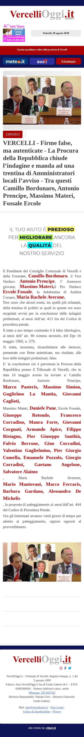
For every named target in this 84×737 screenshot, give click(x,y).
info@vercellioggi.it (36, 707)
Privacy (57, 711)
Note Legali (56, 707)
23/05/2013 (13, 134)
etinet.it (51, 728)
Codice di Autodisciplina (36, 711)
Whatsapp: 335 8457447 (42, 692)
